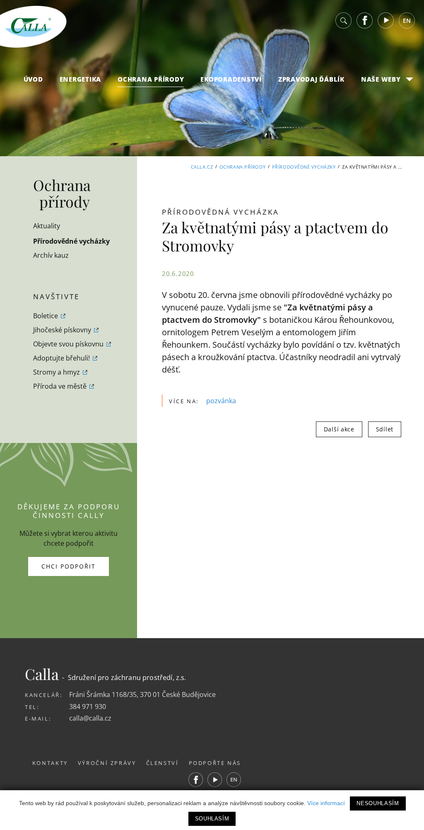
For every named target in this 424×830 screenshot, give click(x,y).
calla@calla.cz (90, 718)
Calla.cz (202, 167)
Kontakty (50, 763)
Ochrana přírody (151, 79)
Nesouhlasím (378, 803)
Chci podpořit (68, 566)
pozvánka (221, 400)
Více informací (326, 803)
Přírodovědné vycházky (304, 167)
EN (407, 20)
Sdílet (384, 429)
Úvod (33, 79)
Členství (162, 763)
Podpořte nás (215, 763)
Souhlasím (212, 818)
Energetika (80, 79)
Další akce (339, 429)
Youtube (386, 20)
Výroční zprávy (107, 763)
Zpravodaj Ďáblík (311, 79)
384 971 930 (87, 706)
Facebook (365, 20)
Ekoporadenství (231, 79)
